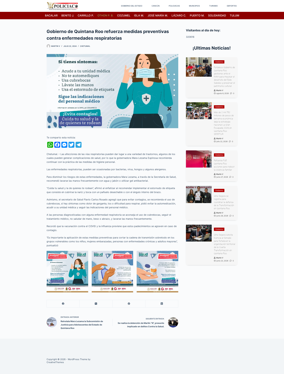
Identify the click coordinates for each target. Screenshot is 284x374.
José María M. (158, 15)
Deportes (232, 6)
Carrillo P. (86, 15)
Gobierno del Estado (131, 6)
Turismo (213, 6)
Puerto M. (197, 15)
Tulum (234, 15)
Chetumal (85, 46)
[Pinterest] (129, 304)
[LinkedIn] (161, 304)
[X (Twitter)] (96, 304)
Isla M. (139, 15)
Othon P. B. (105, 15)
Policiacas (174, 6)
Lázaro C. (179, 15)
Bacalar (51, 15)
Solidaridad (217, 15)
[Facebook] (63, 304)
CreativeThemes (55, 362)
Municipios (194, 6)
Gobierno (219, 62)
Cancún (156, 6)
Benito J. (67, 15)
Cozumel (123, 15)
